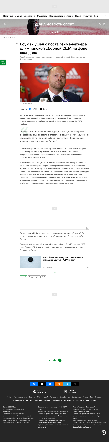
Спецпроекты (18, 400)
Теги (91, 397)
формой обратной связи (81, 427)
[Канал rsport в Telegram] (67, 384)
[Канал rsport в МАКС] (34, 384)
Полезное (98, 397)
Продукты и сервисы (42, 400)
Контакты (80, 400)
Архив (93, 400)
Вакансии (6, 411)
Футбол (9, 397)
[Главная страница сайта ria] (47, 24)
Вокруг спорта (34, 277)
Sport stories (76, 397)
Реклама (29, 400)
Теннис (85, 397)
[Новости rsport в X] (75, 384)
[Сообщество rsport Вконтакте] (50, 384)
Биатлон (32, 397)
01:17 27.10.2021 (9, 37)
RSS (87, 400)
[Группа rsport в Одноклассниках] (59, 384)
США (43, 277)
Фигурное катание (20, 397)
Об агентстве (69, 400)
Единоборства (65, 397)
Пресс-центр (57, 400)
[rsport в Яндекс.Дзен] (42, 384)
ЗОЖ (39, 397)
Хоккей (23, 277)
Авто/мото (54, 397)
